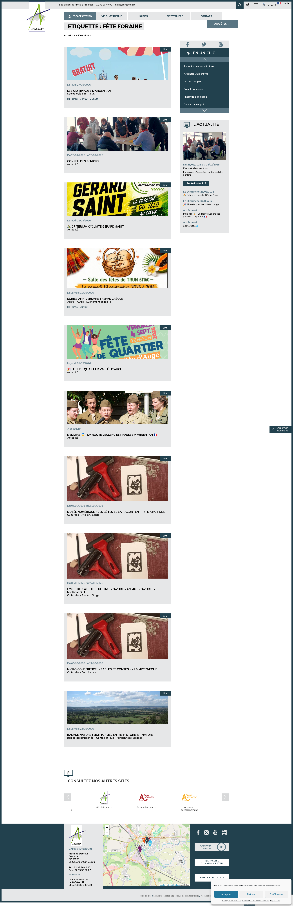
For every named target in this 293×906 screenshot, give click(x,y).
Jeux (91, 93)
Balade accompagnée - (81, 737)
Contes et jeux (105, 737)
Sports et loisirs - (78, 93)
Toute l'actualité (196, 183)
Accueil (67, 35)
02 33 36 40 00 (104, 4)
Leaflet (162, 885)
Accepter (226, 894)
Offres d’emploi (192, 89)
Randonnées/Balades (129, 737)
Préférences (276, 894)
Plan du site (146, 895)
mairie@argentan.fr (125, 4)
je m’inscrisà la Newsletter (212, 862)
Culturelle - (74, 514)
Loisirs (143, 16)
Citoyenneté (175, 16)
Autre (80, 301)
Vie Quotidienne (111, 16)
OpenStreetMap (174, 885)
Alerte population (211, 877)
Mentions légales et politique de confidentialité (176, 895)
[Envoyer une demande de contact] (256, 5)
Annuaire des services (196, 66)
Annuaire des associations (199, 73)
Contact (206, 16)
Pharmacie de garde (195, 104)
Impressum (275, 901)
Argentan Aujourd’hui (196, 81)
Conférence (88, 672)
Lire (165, 49)
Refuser (251, 894)
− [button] (107, 832)
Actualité (72, 164)
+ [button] (107, 828)
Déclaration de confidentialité (255, 901)
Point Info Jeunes (193, 96)
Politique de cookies (231, 901)
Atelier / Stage (90, 514)
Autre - (72, 301)
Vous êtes (220, 23)
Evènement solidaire (98, 301)
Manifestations (81, 35)
